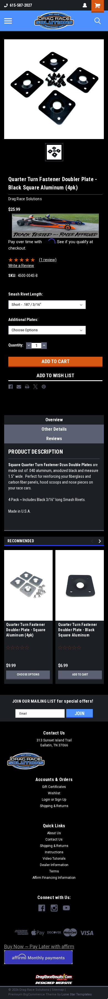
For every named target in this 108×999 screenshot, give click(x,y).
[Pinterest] (44, 386)
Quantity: (15, 345)
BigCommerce (34, 994)
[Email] (19, 386)
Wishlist (54, 793)
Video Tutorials (54, 859)
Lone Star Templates (76, 994)
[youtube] (66, 908)
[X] (35, 386)
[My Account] (85, 5)
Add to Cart (80, 674)
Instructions (54, 852)
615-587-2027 (21, 5)
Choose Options (28, 674)
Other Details (54, 429)
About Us (54, 833)
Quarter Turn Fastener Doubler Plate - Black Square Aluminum (77, 629)
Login (46, 800)
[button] (54, 979)
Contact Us (54, 839)
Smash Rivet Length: (25, 294)
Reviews (54, 438)
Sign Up (60, 800)
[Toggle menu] (8, 21)
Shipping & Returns (54, 806)
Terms (54, 871)
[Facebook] (10, 386)
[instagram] (54, 908)
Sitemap (58, 990)
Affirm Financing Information (54, 878)
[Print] (27, 386)
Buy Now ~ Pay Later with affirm (39, 946)
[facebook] (41, 908)
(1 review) (47, 260)
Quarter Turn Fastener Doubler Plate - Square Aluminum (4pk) (26, 629)
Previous (93, 541)
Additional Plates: (23, 319)
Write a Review (21, 265)
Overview (54, 419)
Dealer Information (54, 865)
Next (101, 541)
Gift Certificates (54, 787)
